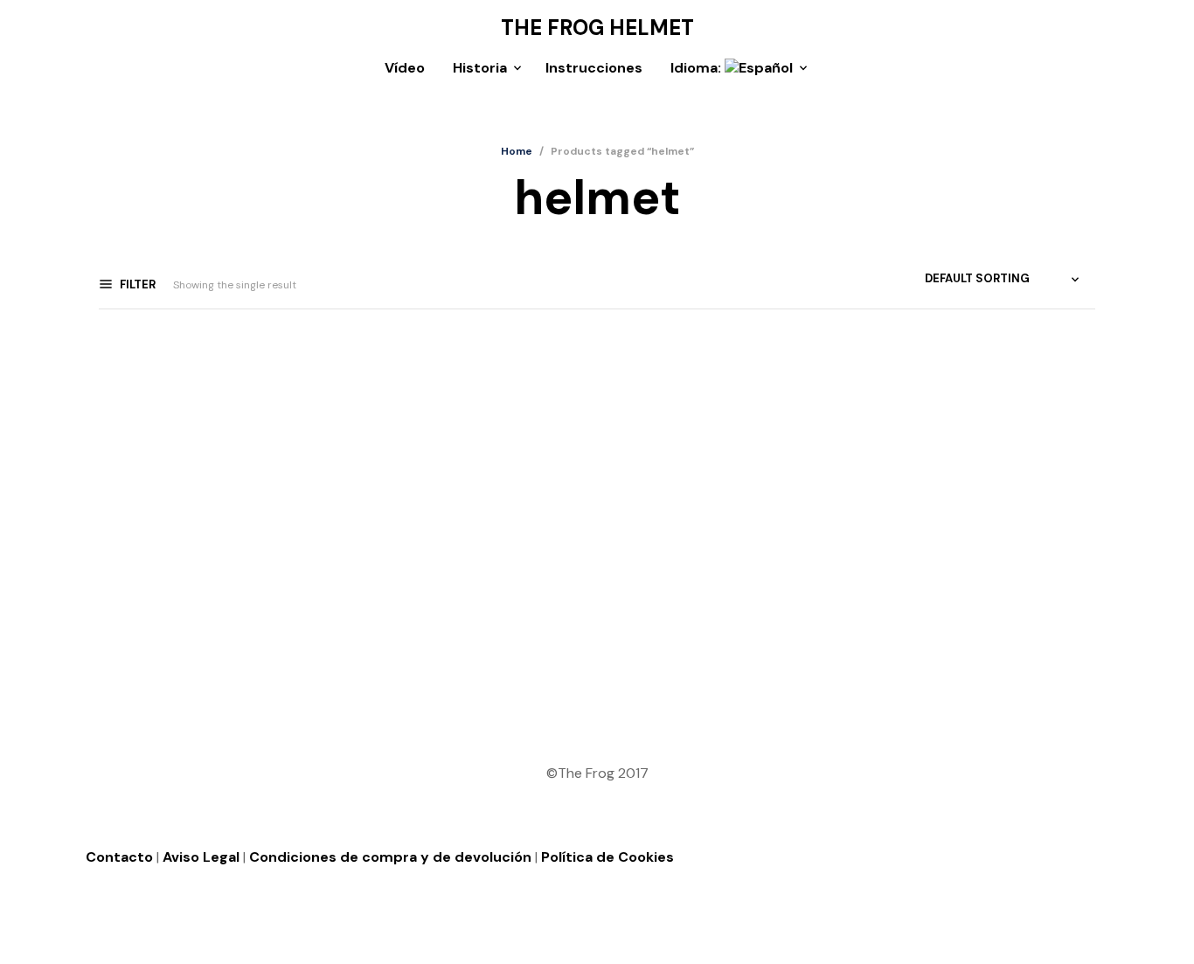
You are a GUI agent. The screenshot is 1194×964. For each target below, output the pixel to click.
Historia (480, 68)
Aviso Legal (201, 857)
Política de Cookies (607, 857)
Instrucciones (593, 68)
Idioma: (697, 68)
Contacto (119, 857)
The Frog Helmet (597, 27)
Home (516, 151)
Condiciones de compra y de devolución (390, 857)
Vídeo (405, 68)
